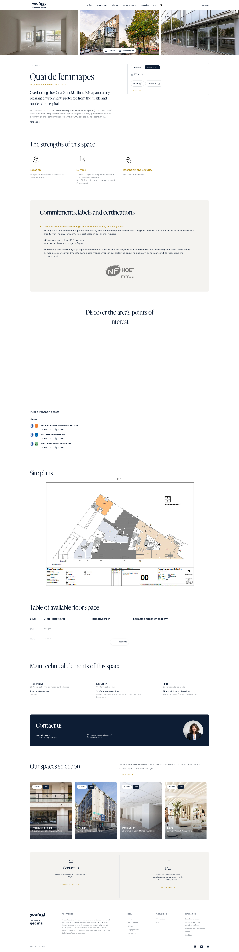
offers (129, 919)
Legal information (192, 919)
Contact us (160, 919)
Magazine (131, 933)
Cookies (188, 935)
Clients (130, 926)
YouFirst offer (132, 922)
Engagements (133, 930)
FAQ (158, 922)
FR (154, 5)
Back (37, 65)
